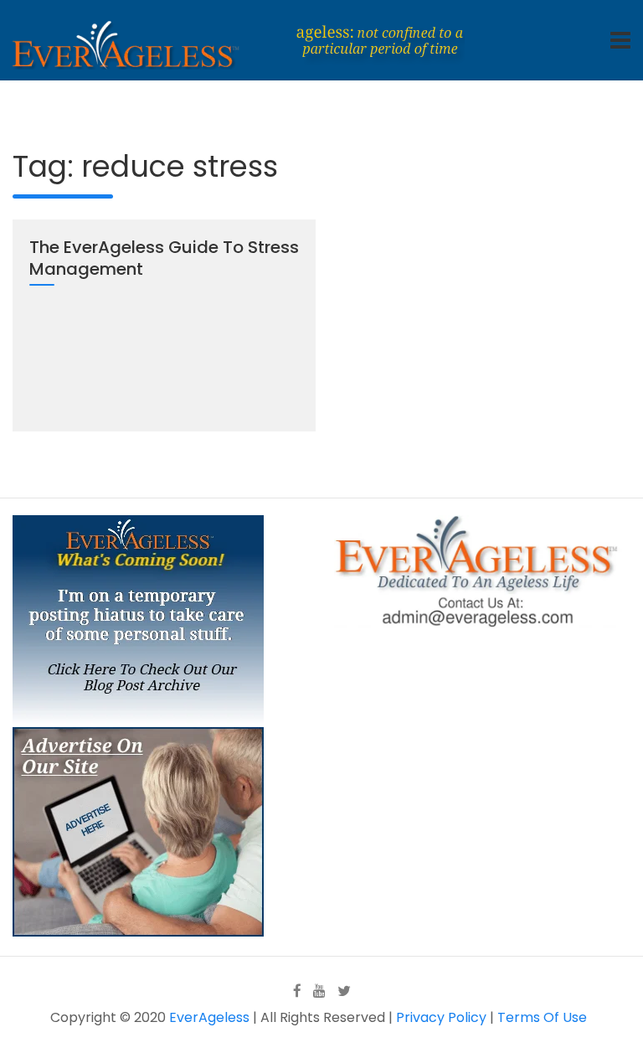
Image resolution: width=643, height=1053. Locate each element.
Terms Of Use (542, 1017)
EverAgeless (209, 1017)
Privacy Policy (441, 1017)
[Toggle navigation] (620, 40)
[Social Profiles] (297, 990)
